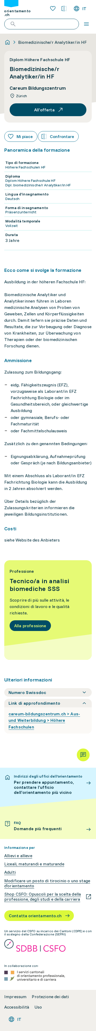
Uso (38, 1007)
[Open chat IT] (83, 754)
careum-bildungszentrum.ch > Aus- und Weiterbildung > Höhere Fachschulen (44, 720)
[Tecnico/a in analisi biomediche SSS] (48, 610)
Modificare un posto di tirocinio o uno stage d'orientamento (47, 883)
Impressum (15, 996)
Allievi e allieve (18, 855)
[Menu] (86, 24)
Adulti (10, 872)
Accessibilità (16, 1007)
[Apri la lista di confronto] (64, 8)
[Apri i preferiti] (52, 8)
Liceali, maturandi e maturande (34, 864)
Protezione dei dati (50, 996)
